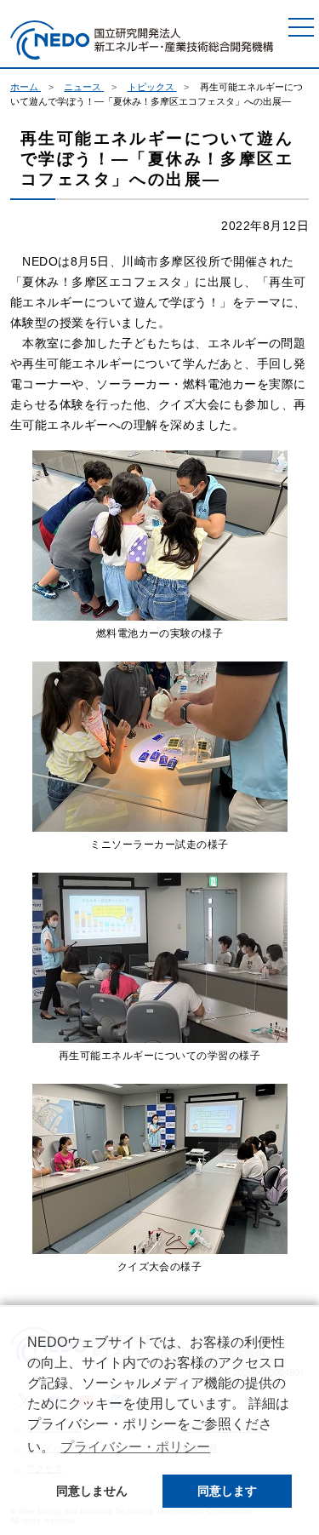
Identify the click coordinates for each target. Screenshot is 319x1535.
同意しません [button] (92, 1491)
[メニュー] (301, 27)
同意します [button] (227, 1491)
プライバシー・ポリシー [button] (135, 1447)
